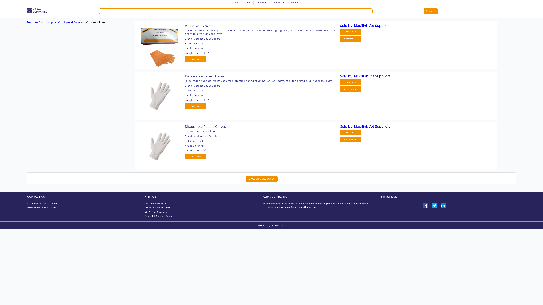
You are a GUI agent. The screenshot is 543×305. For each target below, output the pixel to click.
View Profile (351, 32)
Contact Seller (350, 39)
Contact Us (278, 3)
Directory (261, 3)
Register (295, 3)
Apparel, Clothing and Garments (66, 22)
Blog (248, 3)
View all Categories (262, 178)
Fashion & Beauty (37, 22)
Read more (195, 59)
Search (431, 11)
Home (237, 3)
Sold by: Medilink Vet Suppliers (365, 26)
